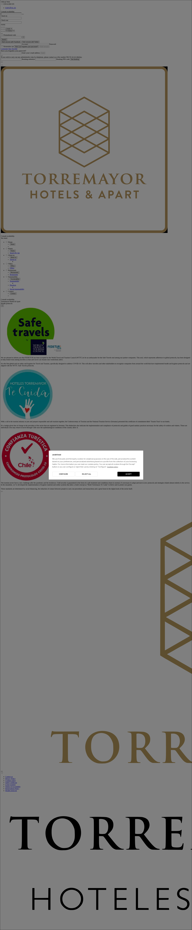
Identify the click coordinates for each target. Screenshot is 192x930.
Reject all (86, 474)
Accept (129, 474)
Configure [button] (63, 474)
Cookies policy (112, 467)
